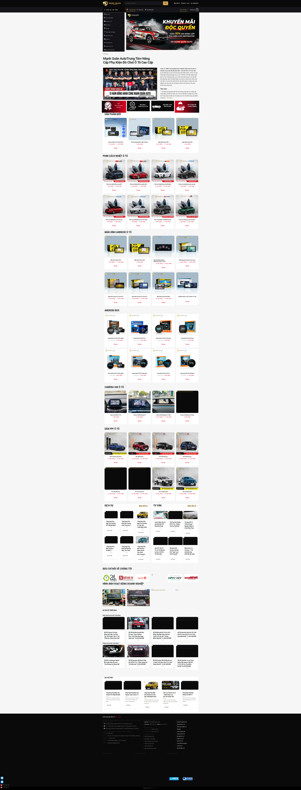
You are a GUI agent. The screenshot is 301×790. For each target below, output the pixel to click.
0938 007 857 (155, 729)
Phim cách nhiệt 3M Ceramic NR (114, 184)
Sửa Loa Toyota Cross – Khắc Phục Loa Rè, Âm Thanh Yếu (169, 695)
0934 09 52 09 (163, 724)
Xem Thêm (158, 531)
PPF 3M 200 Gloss (115, 491)
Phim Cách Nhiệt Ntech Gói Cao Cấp (114, 219)
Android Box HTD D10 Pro (139, 338)
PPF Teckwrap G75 (163, 491)
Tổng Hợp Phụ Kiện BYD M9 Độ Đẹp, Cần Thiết (126, 548)
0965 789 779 (152, 724)
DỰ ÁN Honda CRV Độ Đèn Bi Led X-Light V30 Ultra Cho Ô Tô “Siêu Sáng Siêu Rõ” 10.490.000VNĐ (162, 662)
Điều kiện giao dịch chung (150, 748)
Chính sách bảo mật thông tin (151, 741)
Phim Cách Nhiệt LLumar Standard (187, 219)
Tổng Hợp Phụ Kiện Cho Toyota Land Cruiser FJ (126, 523)
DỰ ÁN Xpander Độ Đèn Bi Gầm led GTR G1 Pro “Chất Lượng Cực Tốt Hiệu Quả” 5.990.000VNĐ (138, 662)
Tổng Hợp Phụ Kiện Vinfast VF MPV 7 (110, 548)
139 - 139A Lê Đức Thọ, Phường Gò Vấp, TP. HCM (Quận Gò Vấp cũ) (120, 726)
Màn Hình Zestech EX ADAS (163, 296)
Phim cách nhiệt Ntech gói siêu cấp (187, 184)
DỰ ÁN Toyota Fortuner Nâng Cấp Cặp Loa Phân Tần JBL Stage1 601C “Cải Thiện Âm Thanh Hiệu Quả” (112, 635)
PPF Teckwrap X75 (187, 491)
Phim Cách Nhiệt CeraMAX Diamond (162, 219)
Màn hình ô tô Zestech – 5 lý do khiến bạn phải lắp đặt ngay (190, 551)
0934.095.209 (5, 785)
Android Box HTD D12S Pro (163, 373)
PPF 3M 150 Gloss (187, 456)
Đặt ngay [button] (139, 148)
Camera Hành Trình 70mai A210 (115, 142)
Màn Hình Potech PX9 (163, 142)
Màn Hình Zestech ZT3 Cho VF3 (139, 296)
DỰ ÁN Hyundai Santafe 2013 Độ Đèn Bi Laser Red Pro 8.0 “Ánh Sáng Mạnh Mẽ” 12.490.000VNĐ (187, 634)
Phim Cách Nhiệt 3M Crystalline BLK (138, 184)
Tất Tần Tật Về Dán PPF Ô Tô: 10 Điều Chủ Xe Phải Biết (175, 524)
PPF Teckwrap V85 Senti (116, 456)
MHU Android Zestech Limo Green (187, 260)
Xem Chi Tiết (109, 530)
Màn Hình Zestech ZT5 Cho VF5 (115, 296)
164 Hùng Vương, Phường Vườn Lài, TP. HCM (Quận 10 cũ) (118, 723)
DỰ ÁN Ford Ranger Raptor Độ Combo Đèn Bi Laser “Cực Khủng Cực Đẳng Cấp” (112, 662)
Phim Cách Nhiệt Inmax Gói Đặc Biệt (162, 184)
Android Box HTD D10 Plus (187, 338)
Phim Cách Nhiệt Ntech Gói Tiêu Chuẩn (138, 219)
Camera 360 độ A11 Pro (115, 415)
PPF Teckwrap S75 (139, 491)
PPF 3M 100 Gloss (163, 456)
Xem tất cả (143, 506)
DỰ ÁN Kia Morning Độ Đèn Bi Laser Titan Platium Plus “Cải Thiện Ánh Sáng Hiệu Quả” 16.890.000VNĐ (136, 635)
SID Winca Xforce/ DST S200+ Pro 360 (187, 296)
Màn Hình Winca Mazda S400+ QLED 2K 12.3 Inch (160, 260)
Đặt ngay (115, 148)
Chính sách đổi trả (149, 746)
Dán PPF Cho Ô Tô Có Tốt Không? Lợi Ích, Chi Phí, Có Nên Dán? (160, 551)
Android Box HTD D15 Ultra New (163, 338)
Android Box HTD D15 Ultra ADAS (116, 338)
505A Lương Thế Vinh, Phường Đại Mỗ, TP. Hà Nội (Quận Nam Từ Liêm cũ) (122, 728)
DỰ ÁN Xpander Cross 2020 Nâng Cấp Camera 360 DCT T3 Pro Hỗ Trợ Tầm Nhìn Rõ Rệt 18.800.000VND (186, 663)
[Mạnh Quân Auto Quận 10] (114, 597)
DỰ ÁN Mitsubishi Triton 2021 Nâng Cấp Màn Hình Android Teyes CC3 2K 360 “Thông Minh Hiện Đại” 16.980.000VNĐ (162, 635)
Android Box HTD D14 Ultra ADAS (116, 373)
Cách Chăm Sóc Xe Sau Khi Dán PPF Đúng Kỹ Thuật (160, 524)
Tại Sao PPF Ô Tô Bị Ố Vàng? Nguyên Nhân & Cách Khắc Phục (189, 525)
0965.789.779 (5, 787)
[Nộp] (165, 3)
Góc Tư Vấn (183, 9)
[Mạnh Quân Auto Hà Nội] (162, 597)
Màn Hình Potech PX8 (187, 142)
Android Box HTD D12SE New (187, 373)
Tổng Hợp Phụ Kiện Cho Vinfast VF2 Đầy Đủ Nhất (111, 523)
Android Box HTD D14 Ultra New (139, 373)
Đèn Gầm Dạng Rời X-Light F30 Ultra (139, 142)
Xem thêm (169, 98)
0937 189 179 (155, 731)
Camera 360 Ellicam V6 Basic (187, 415)
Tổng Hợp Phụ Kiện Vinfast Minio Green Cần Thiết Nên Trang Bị (141, 550)
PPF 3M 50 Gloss (140, 456)
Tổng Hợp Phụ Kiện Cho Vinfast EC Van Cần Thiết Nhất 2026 (142, 524)
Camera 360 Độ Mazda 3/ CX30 (163, 415)
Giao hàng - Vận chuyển (150, 738)
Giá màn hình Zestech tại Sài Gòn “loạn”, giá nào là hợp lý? (174, 551)
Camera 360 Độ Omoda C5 (139, 415)
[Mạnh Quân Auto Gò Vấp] (138, 597)
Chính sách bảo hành (149, 743)
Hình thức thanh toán (149, 736)
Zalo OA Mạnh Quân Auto (154, 722)
